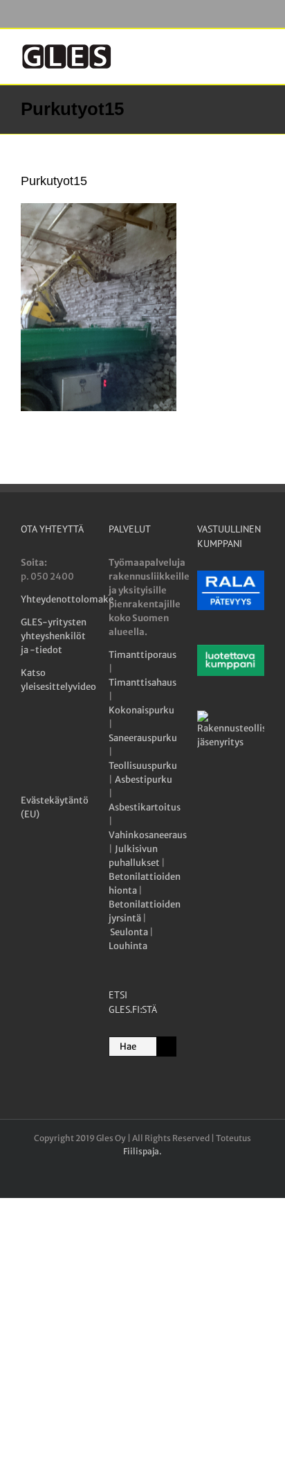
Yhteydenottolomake (67, 599)
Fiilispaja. (142, 1151)
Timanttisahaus (142, 682)
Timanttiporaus (142, 655)
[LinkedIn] (78, 739)
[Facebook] (29, 739)
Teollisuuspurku (143, 766)
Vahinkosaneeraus (148, 835)
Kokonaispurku (141, 710)
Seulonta (129, 932)
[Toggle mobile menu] (258, 50)
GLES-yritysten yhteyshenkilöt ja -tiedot (53, 636)
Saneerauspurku (143, 738)
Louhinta (128, 946)
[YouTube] (54, 739)
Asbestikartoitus (145, 807)
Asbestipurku (143, 779)
